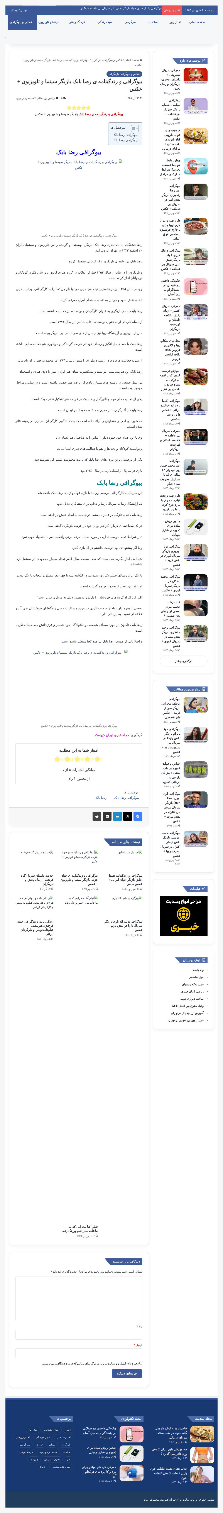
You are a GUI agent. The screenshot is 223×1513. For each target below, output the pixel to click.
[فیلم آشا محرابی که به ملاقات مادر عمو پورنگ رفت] (79, 1059)
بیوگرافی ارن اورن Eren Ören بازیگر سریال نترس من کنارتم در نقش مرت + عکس (171, 807)
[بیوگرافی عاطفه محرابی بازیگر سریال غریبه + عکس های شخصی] (196, 705)
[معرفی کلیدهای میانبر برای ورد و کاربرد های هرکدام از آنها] (132, 1473)
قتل (68, 1459)
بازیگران (66, 1444)
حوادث (39, 1444)
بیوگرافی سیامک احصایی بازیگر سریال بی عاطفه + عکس (170, 109)
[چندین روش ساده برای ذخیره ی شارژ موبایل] (196, 527)
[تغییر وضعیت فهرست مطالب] (133, 128)
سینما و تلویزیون (49, 22)
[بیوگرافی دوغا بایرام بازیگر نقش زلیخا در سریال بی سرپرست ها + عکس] (196, 735)
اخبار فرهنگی (43, 1437)
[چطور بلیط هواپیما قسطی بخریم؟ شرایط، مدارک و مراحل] (196, 166)
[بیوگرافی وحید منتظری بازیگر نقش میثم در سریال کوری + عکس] (196, 633)
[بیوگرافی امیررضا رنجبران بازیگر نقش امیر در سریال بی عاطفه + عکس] (196, 192)
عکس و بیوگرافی (21, 22)
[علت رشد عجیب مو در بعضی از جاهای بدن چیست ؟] (196, 608)
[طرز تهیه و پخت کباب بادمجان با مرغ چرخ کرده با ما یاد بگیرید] (196, 501)
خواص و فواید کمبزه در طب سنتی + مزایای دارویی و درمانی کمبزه (170, 773)
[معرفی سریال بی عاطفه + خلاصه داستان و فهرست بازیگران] (196, 437)
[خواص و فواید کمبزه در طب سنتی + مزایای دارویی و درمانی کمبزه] (196, 769)
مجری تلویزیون (52, 1459)
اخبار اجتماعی (51, 1429)
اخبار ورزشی (22, 1437)
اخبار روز (176, 22)
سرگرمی (131, 22)
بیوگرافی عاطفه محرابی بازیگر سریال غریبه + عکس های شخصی (170, 708)
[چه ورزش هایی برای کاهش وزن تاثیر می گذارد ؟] (202, 1455)
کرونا (43, 1466)
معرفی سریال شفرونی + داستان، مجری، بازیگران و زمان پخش (170, 79)
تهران (52, 1444)
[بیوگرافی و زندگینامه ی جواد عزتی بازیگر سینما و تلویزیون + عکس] (79, 860)
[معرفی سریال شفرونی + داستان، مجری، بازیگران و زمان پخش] (196, 76)
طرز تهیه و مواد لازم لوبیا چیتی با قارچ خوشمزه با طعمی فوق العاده (170, 229)
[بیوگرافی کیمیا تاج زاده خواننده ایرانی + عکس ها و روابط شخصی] (196, 407)
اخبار (68, 1429)
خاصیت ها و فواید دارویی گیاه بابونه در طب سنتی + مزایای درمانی (171, 139)
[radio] (69, 107)
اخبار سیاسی (63, 1437)
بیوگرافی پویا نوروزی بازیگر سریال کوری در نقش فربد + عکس (170, 555)
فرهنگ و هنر (77, 22)
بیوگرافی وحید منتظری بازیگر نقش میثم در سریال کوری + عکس (171, 636)
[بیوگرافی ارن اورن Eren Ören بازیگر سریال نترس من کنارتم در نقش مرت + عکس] (196, 799)
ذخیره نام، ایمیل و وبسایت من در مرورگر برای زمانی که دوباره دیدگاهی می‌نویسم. (90, 1363)
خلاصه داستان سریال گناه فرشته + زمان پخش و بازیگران (37, 880)
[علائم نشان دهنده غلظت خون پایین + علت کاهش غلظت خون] (202, 1474)
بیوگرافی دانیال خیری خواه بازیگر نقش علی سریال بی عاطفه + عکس (121, 8)
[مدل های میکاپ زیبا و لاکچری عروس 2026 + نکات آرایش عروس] (196, 346)
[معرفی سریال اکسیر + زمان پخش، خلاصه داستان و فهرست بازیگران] (196, 312)
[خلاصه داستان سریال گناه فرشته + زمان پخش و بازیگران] (34, 860)
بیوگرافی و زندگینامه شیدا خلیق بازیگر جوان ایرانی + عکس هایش (125, 880)
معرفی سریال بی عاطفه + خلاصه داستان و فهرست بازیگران (170, 440)
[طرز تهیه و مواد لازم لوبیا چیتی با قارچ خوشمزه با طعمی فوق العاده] (196, 226)
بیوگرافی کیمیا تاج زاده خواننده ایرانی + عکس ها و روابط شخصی (170, 410)
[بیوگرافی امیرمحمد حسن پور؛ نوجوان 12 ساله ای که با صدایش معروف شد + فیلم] (196, 467)
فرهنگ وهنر (26, 1452)
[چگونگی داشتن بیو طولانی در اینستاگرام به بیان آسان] (196, 286)
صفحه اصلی (197, 22)
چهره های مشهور (61, 1466)
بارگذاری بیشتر (184, 661)
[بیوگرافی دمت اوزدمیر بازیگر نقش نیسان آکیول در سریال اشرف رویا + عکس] (196, 839)
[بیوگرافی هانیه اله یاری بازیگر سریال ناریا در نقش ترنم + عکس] (123, 906)
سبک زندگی (105, 22)
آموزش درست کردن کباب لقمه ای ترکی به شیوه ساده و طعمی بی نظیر (170, 380)
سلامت (154, 22)
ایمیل (137, 1345)
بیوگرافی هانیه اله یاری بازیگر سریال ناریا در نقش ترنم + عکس (123, 925)
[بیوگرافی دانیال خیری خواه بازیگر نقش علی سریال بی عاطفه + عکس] (196, 256)
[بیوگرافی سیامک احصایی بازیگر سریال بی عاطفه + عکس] (196, 106)
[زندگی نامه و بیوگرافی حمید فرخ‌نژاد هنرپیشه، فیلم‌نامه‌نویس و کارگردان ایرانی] (34, 906)
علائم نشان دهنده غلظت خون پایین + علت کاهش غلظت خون (168, 1473)
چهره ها (34, 1459)
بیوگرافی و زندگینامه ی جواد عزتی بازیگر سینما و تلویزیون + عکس (79, 880)
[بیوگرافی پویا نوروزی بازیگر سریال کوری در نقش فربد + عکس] (196, 552)
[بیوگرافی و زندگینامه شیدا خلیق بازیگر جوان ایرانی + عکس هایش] (123, 860)
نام (139, 1326)
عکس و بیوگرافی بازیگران (106, 60)
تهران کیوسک (19, 10)
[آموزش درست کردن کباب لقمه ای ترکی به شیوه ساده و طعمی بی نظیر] (196, 377)
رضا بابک (100, 798)
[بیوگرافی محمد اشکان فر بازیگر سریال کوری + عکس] (196, 582)
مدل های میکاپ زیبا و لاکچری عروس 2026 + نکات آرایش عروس (170, 350)
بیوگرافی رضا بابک (125, 135)
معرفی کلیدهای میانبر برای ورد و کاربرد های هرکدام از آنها (99, 1472)
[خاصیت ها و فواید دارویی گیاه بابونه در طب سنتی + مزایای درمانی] (196, 136)
